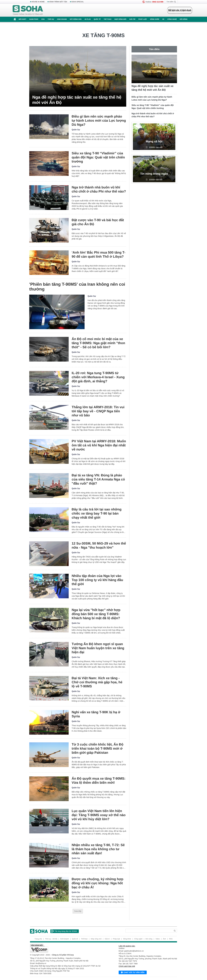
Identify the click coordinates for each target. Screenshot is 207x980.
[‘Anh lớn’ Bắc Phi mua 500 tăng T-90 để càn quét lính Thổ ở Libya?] (49, 262)
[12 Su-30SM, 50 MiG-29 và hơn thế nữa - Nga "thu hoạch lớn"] (49, 553)
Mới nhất (22, 19)
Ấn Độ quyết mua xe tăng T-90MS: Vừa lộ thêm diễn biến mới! (98, 780)
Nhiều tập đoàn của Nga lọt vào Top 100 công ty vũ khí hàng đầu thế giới (97, 580)
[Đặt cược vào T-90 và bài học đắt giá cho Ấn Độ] (49, 230)
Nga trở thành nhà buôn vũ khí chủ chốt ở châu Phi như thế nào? (99, 189)
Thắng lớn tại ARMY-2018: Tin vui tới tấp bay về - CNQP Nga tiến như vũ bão (98, 411)
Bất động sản (76, 19)
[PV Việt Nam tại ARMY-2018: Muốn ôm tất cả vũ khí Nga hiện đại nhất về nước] (49, 451)
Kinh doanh (62, 19)
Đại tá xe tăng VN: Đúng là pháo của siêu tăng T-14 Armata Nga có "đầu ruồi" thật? (98, 479)
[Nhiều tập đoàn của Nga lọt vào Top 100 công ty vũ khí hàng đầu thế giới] (49, 586)
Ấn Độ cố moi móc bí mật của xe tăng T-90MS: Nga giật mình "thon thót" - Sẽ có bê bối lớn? (98, 343)
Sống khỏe (154, 19)
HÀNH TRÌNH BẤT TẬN (58, 2)
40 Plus (88, 19)
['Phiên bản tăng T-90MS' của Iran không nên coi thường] (57, 312)
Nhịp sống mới (120, 19)
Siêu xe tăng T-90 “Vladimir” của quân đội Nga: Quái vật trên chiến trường (98, 157)
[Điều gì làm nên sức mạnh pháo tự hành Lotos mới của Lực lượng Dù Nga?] (49, 126)
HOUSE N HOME (38, 2)
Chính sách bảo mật (127, 966)
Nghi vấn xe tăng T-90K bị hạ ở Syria (96, 714)
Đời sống (183, 19)
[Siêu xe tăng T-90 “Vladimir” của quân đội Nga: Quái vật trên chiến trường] (49, 163)
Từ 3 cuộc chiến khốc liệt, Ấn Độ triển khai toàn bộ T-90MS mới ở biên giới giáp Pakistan (97, 748)
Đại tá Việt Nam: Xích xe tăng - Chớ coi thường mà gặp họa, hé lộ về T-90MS (97, 682)
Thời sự (51, 19)
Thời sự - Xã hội (51, 939)
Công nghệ (172, 19)
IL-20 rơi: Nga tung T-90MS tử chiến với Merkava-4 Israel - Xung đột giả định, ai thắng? (98, 377)
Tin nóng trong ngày (154, 173)
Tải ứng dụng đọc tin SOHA (66, 931)
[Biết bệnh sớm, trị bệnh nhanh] (180, 10)
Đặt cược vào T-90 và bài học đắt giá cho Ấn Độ (98, 222)
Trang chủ (38, 939)
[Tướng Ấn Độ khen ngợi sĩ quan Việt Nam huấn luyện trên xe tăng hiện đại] (49, 654)
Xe (163, 19)
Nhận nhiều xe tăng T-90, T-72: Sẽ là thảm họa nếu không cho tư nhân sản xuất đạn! (98, 849)
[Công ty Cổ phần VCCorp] (67, 948)
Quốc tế (97, 19)
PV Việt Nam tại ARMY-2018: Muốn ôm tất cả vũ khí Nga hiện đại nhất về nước (99, 445)
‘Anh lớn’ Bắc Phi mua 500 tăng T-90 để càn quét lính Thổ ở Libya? (98, 254)
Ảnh (164, 939)
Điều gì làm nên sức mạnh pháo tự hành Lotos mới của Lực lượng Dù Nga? (99, 120)
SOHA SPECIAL (77, 2)
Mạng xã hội (154, 141)
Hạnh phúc (33, 19)
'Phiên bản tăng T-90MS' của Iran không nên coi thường (77, 286)
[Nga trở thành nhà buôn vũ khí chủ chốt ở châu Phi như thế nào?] (49, 197)
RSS (171, 939)
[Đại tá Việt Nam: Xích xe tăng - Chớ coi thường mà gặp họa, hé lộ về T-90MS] (49, 688)
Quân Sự (76, 129)
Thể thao (107, 19)
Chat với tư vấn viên (134, 972)
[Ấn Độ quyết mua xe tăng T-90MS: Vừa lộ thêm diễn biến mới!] (49, 788)
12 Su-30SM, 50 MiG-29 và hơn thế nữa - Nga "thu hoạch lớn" (99, 545)
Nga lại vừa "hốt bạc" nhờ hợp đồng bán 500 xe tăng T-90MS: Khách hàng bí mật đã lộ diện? (96, 614)
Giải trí (132, 19)
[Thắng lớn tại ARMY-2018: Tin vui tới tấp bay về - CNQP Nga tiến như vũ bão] (49, 417)
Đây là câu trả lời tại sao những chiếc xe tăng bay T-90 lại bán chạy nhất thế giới (97, 513)
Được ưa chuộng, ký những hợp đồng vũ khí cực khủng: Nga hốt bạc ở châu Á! (97, 883)
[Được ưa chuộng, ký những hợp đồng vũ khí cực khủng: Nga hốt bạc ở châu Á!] (49, 889)
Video (157, 939)
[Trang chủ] (28, 10)
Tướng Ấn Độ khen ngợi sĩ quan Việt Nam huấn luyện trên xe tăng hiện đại (98, 648)
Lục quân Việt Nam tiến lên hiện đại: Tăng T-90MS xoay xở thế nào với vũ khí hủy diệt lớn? (99, 815)
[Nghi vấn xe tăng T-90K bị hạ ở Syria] (49, 722)
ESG (43, 19)
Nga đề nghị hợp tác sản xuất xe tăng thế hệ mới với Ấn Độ (76, 100)
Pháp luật (142, 19)
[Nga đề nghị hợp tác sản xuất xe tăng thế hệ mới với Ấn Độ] (77, 76)
